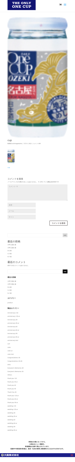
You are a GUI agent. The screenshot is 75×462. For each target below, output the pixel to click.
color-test (11, 354)
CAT (9, 344)
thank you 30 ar (13, 382)
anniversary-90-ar (13, 337)
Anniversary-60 (12, 326)
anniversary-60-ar (13, 330)
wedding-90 (11, 426)
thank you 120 (12, 378)
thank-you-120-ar (13, 395)
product (10, 303)
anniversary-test (13, 340)
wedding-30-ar (12, 416)
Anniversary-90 (12, 333)
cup (9, 167)
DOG (9, 364)
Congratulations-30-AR (15, 361)
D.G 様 (10, 250)
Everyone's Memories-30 (15, 371)
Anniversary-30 (12, 320)
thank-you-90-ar (13, 402)
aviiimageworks (17, 143)
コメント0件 (37, 143)
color (9, 347)
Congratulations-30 (14, 357)
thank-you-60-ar (13, 399)
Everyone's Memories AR (16, 368)
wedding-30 (11, 413)
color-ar (10, 351)
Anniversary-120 (13, 313)
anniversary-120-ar (14, 316)
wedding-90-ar (12, 430)
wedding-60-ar (12, 423)
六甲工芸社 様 (12, 245)
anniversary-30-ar (13, 323)
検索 (65, 235)
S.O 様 (10, 254)
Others (10, 375)
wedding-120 (12, 406)
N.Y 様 (10, 257)
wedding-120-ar (13, 409)
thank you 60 (12, 385)
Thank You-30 (12, 392)
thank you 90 (12, 389)
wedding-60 (11, 420)
